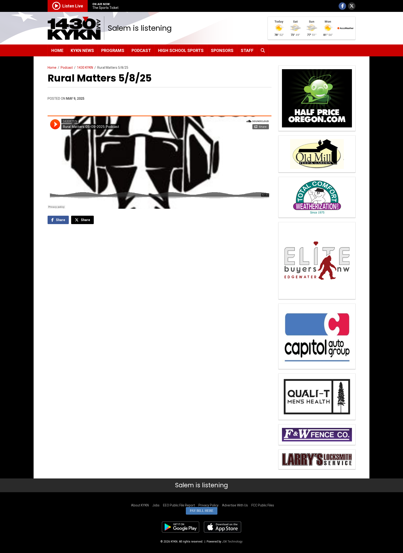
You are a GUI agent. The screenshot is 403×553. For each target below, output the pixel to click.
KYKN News (82, 50)
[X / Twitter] (351, 6)
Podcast (141, 50)
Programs (112, 50)
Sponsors (222, 50)
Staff (247, 50)
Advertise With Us (235, 505)
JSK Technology (232, 541)
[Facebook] (342, 6)
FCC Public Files (262, 505)
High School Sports (181, 50)
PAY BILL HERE (201, 510)
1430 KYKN (85, 67)
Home (57, 50)
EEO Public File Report (179, 505)
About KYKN (140, 505)
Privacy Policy (208, 505)
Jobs (156, 505)
